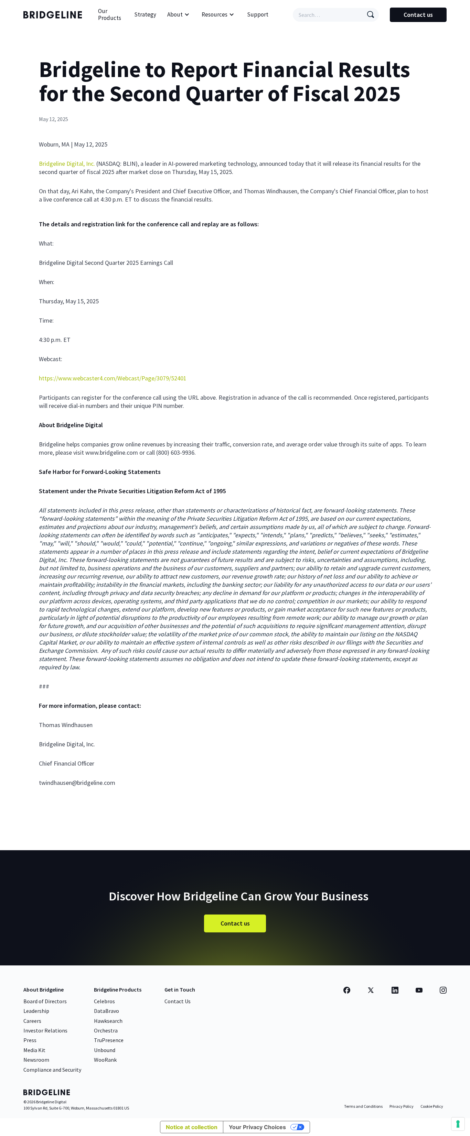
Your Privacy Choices (257, 1127)
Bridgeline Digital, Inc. (67, 163)
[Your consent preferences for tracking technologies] (457, 1123)
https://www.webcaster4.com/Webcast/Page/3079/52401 (112, 378)
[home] (54, 15)
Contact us (418, 15)
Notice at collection (191, 1127)
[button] (178, 15)
